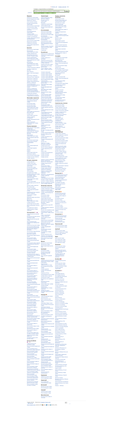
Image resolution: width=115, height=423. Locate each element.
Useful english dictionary (59, 273)
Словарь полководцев (31, 188)
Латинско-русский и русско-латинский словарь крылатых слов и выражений (61, 251)
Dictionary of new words (59, 279)
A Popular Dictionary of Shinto (60, 333)
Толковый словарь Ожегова (46, 73)
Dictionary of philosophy (59, 293)
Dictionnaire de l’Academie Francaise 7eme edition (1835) (60, 184)
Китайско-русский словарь (60, 263)
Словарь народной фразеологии (47, 132)
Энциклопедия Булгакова (46, 198)
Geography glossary (59, 307)
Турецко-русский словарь (46, 391)
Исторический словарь (31, 167)
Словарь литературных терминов (47, 188)
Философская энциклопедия (32, 99)
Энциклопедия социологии (32, 115)
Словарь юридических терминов (61, 134)
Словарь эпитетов (44, 156)
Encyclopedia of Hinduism (60, 332)
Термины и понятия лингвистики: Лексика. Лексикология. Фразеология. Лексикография (47, 160)
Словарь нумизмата (45, 269)
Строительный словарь (59, 104)
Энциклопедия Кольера (45, 25)
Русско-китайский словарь (60, 264)
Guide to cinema (58, 368)
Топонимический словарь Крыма (61, 83)
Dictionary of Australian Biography (61, 326)
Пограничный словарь (45, 277)
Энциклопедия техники (59, 18)
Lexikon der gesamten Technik (47, 296)
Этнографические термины (32, 207)
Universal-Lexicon (44, 297)
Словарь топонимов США (60, 76)
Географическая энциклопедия (61, 57)
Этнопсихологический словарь (61, 65)
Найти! (67, 11)
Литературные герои (45, 196)
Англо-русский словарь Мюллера (33, 231)
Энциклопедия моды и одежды (47, 283)
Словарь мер (57, 128)
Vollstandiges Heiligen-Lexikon (47, 303)
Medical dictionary (58, 297)
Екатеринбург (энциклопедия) (61, 71)
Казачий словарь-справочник (32, 185)
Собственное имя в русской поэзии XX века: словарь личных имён (47, 212)
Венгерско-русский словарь (46, 386)
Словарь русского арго (45, 145)
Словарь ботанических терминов (33, 67)
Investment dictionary (59, 290)
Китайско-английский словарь (61, 265)
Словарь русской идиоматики (47, 152)
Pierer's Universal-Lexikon (46, 299)
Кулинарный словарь (45, 250)
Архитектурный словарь (59, 106)
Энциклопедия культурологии (47, 221)
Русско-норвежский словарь (46, 378)
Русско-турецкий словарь (46, 392)
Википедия (43, 22)
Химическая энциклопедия (46, 33)
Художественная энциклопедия (47, 220)
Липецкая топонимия (59, 89)
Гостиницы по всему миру (60, 359)
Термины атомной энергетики (61, 44)
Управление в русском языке (46, 60)
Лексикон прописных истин (46, 234)
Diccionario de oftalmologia (60, 201)
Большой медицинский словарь (33, 18)
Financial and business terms (60, 288)
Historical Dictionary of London (61, 323)
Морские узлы (58, 39)
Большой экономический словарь (61, 137)
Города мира (43, 50)
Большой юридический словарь (61, 156)
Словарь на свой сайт (62, 6)
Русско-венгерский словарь (46, 387)
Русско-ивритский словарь (60, 239)
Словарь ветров (44, 48)
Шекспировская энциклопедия (47, 200)
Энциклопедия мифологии (32, 152)
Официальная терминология (61, 142)
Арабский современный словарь (61, 231)
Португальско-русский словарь (61, 225)
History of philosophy (59, 294)
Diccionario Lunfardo (59, 212)
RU (67, 6)
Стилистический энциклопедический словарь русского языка (46, 81)
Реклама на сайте (47, 402)
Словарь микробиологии (32, 53)
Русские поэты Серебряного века (47, 209)
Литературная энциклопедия (46, 187)
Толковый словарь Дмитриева (47, 77)
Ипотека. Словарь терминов (60, 151)
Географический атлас (59, 59)
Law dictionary (58, 287)
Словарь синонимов (45, 153)
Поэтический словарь (45, 195)
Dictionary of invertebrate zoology (61, 303)
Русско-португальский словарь (61, 226)
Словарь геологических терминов (61, 110)
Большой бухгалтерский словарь (61, 140)
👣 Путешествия (30, 403)
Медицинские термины (31, 20)
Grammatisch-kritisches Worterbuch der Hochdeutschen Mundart (47, 308)
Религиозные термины (31, 153)
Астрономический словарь (46, 41)
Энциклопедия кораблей (60, 40)
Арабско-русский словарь (60, 230)
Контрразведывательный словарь (47, 274)
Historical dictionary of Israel (60, 311)
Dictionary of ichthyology (59, 301)
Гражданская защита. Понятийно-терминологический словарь (47, 291)
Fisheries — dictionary (59, 385)
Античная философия (31, 104)
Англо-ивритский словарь (60, 242)
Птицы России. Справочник (32, 78)
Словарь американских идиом (61, 285)
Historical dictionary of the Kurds (61, 314)
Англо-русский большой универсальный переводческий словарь (33, 222)
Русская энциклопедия (31, 181)
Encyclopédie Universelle (60, 182)
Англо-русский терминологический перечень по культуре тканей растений (33, 315)
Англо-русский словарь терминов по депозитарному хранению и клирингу (33, 244)
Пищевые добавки (44, 285)
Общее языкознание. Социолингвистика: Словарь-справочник (32, 123)
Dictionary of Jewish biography (61, 313)
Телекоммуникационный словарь (61, 51)
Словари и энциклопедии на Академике (43, 9)
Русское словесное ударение (47, 147)
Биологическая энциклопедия (33, 49)
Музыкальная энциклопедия (46, 242)
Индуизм (28, 149)
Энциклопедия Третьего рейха (33, 203)
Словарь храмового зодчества (61, 107)
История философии (31, 103)
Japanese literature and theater (61, 364)
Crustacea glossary (58, 300)
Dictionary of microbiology (60, 304)
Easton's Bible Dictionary (59, 329)
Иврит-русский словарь (59, 238)
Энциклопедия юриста (59, 155)
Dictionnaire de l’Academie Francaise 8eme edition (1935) (60, 188)
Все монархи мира (30, 186)
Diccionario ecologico (59, 206)
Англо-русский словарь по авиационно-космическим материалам (32, 279)
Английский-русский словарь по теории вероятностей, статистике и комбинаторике (33, 255)
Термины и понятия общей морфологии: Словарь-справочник (46, 171)
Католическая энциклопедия (32, 140)
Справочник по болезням (32, 43)
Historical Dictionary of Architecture (61, 381)
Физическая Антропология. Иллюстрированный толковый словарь (47, 43)
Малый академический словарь (47, 79)
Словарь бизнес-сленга (59, 149)
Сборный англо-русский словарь (33, 225)
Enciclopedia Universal (59, 198)
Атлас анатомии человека (32, 21)
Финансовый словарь (59, 136)
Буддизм (28, 150)
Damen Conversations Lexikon (47, 310)
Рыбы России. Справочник (32, 75)
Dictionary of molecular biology (61, 306)
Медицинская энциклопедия (32, 17)
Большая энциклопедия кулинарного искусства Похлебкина (45, 253)
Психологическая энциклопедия (33, 25)
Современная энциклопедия (46, 24)
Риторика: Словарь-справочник (47, 179)
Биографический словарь (32, 172)
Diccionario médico (58, 199)
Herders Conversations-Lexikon (47, 314)
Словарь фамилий (30, 161)
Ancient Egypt (57, 335)
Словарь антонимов (45, 155)
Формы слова (43, 151)
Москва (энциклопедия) (59, 68)
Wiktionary (57, 272)
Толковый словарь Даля (45, 72)
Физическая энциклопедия (46, 31)
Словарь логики (30, 113)
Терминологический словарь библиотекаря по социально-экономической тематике (60, 147)
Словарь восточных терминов (33, 156)
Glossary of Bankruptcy (59, 291)
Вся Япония (57, 75)
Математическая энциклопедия (47, 34)
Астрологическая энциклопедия (33, 155)
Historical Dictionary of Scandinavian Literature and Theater (60, 362)
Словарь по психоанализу (32, 36)
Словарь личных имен (31, 163)
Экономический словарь (60, 139)
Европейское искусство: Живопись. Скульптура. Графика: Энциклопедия (47, 224)
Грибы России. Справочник (32, 79)
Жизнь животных (30, 71)
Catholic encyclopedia (59, 327)
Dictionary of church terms (60, 330)
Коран (28, 144)
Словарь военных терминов (46, 275)
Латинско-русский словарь (60, 246)
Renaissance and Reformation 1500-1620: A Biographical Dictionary (61, 345)
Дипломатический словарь (60, 169)
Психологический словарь (32, 27)
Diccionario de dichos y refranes (61, 208)
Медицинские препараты (32, 41)
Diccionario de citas (58, 205)
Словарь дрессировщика (32, 93)
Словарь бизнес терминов (60, 133)
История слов (43, 141)
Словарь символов (30, 158)
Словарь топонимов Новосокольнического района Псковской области (61, 92)
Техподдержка (42, 402)
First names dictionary (59, 284)
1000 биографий (30, 171)
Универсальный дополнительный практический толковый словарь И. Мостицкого (47, 261)
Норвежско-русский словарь (46, 376)
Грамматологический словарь (47, 64)
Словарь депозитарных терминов (61, 165)
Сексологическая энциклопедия (33, 40)
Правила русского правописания (47, 53)
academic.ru (30, 12)
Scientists (57, 296)
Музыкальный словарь (45, 244)
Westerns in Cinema (59, 377)
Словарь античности (31, 202)
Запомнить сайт (54, 6)
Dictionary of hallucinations (60, 298)
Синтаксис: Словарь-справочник (47, 180)
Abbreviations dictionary (59, 280)
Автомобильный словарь (60, 22)
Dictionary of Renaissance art (60, 347)
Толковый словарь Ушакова (46, 74)
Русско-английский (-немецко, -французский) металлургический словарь (61, 35)
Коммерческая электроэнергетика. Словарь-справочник (47, 287)
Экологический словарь (59, 124)
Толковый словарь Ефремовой (47, 76)
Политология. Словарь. (59, 171)
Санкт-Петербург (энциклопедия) (61, 69)
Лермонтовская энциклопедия (47, 199)
